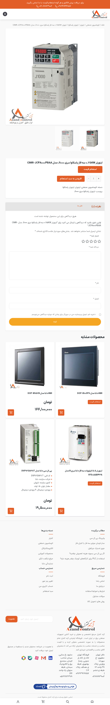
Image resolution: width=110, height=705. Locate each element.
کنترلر (51, 538)
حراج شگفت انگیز (46, 558)
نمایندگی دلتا (47, 563)
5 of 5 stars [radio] (83, 241)
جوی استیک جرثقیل (96, 548)
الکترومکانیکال (47, 548)
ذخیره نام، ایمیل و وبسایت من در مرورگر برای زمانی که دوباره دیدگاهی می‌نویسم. (63, 314)
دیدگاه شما (94, 247)
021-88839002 (45, 6)
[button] (61, 412)
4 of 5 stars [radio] (87, 241)
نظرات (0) (96, 206)
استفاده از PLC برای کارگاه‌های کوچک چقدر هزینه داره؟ (82, 558)
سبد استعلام (48, 591)
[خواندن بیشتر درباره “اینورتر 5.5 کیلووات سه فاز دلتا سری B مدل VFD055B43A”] (61, 511)
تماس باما (100, 581)
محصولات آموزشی (45, 553)
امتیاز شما (94, 236)
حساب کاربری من (46, 586)
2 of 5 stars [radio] (95, 241)
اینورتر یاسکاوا (73, 25)
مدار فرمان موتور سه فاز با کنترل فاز (90, 543)
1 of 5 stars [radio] (99, 241)
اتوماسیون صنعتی (92, 25)
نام (97, 283)
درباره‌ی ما (100, 586)
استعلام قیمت (90, 169)
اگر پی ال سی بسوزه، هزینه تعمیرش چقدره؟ (87, 553)
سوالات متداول (99, 596)
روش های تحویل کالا (96, 601)
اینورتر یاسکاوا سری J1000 (84, 191)
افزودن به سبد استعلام (71, 178)
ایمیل (96, 298)
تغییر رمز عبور (47, 581)
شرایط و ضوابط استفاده (95, 591)
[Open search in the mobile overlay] (67, 701)
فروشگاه (101, 576)
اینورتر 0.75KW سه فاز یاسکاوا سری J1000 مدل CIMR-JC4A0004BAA (39, 25)
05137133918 (66, 676)
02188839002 (99, 676)
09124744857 (64, 6)
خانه (103, 25)
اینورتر (82, 25)
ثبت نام (49, 576)
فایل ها (79, 206)
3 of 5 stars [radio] (91, 241)
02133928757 (82, 673)
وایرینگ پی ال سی (97, 538)
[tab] (96, 206)
